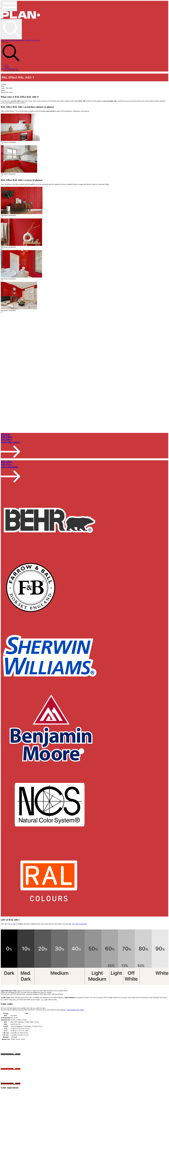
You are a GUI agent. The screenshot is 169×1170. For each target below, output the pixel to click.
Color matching (16, 40)
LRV (14, 924)
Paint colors (25, 40)
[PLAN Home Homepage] (20, 18)
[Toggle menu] (9, 6)
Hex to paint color (34, 40)
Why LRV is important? (79, 924)
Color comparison (6, 40)
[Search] (11, 29)
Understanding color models (75, 1010)
